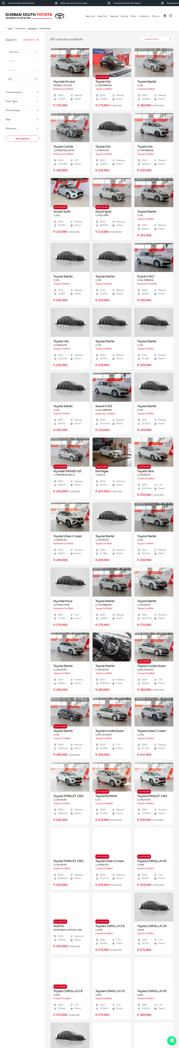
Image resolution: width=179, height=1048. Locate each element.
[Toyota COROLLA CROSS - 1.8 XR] (153, 842)
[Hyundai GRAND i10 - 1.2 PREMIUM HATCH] (70, 452)
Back (10, 28)
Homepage (32, 28)
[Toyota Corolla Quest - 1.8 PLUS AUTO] (153, 647)
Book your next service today (74, 3)
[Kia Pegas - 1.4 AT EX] (112, 452)
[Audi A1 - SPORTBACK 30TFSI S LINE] (70, 907)
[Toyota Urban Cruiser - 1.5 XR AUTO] (70, 517)
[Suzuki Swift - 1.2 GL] (70, 192)
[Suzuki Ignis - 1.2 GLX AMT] (112, 192)
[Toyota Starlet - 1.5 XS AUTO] (153, 582)
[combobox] (22, 52)
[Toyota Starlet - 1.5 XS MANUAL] (112, 582)
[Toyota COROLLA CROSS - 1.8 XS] (70, 972)
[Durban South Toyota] (29, 16)
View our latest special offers (21, 3)
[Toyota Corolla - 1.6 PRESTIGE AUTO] (70, 127)
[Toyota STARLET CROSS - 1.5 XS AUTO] (70, 777)
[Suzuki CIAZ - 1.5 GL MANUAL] (153, 257)
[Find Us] (170, 16)
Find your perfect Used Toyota (127, 3)
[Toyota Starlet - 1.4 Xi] (153, 62)
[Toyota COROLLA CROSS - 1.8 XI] (112, 972)
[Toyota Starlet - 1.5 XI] (153, 192)
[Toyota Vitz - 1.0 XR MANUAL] (112, 62)
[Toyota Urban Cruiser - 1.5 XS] (153, 712)
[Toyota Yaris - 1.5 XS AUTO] (153, 452)
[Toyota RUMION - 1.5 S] (112, 777)
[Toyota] (59, 16)
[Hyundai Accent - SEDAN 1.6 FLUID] (70, 62)
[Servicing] (164, 16)
